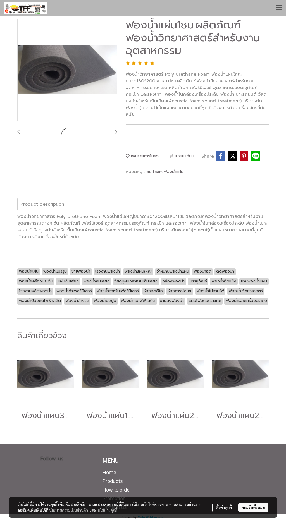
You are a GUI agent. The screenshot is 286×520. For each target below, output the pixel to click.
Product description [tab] (42, 204)
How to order (117, 490)
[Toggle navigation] (279, 8)
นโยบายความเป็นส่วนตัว (68, 510)
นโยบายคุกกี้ (107, 510)
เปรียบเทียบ (183, 156)
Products (113, 481)
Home (109, 472)
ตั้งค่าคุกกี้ (224, 507)
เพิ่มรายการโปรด (144, 156)
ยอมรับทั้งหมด (253, 507)
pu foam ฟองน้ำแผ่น (165, 172)
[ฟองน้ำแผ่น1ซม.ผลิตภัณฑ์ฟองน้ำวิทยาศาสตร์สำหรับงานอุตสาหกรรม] (67, 70)
